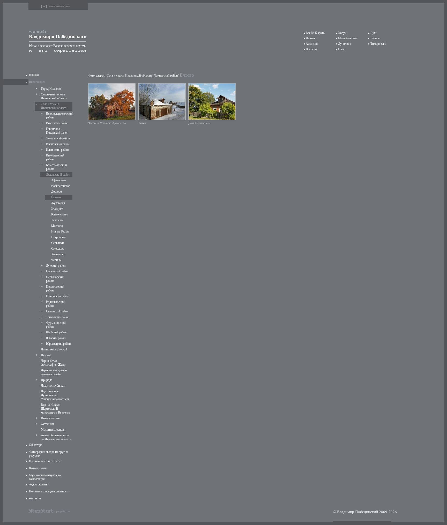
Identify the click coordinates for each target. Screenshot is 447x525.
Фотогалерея (96, 75)
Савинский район (57, 311)
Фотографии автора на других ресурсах (48, 454)
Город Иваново (51, 89)
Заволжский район (58, 138)
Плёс (341, 49)
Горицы (375, 38)
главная (34, 75)
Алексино (312, 44)
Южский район (55, 338)
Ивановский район (58, 144)
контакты (35, 498)
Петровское (58, 237)
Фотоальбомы (38, 468)
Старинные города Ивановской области (54, 96)
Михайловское (347, 38)
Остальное (47, 424)
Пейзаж (46, 355)
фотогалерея (37, 82)
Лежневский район (58, 174)
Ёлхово (56, 197)
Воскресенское (60, 186)
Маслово (57, 226)
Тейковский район (57, 317)
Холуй (342, 33)
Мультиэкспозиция (53, 429)
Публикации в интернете (45, 461)
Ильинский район (57, 150)
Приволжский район (55, 288)
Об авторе (35, 445)
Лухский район (55, 265)
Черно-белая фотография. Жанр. (53, 362)
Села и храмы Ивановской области (54, 106)
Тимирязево (378, 44)
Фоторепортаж (50, 418)
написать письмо (59, 6)
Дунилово (344, 44)
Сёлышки (57, 243)
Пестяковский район (55, 279)
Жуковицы (58, 203)
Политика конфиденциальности (49, 491)
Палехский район (57, 271)
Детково (56, 191)
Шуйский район (56, 332)
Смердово (57, 248)
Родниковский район (55, 304)
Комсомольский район (56, 167)
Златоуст (57, 209)
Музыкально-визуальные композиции (45, 477)
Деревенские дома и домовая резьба (54, 372)
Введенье (312, 49)
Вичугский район (57, 123)
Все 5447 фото (315, 33)
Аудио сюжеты (38, 484)
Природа (46, 380)
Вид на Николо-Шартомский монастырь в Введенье (55, 408)
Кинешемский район (55, 157)
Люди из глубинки (52, 385)
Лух (373, 33)
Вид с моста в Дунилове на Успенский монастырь (55, 395)
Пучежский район (57, 296)
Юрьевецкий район (58, 344)
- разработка (62, 511)
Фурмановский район (55, 324)
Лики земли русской (54, 349)
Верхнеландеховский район (58, 115)
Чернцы (56, 260)
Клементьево (59, 214)
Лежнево (311, 38)
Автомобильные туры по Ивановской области (56, 437)
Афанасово (58, 180)
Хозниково (58, 254)
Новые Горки (60, 231)
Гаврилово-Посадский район (57, 130)
